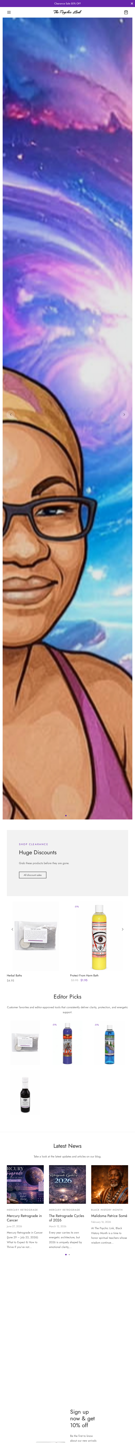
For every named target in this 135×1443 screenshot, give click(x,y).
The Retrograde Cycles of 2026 (66, 1426)
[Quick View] (42, 1171)
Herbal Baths (14, 1183)
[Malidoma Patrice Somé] (109, 1392)
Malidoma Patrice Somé (109, 1423)
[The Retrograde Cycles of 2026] (67, 1392)
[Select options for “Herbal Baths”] (30, 1171)
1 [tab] (66, 1023)
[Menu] (9, 12)
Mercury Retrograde (22, 1418)
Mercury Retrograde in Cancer (24, 1426)
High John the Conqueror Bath (63, 1255)
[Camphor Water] (109, 1251)
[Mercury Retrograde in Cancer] (25, 1392)
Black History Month (107, 1418)
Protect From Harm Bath (84, 1183)
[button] (32, 1083)
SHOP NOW (27, 528)
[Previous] (11, 518)
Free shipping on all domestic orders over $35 (67, 3)
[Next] (124, 518)
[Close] (132, 3)
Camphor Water (106, 1257)
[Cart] (126, 12)
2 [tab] (69, 1023)
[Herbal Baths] (36, 1144)
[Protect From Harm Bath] (99, 1144)
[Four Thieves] (25, 1300)
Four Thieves (19, 1306)
